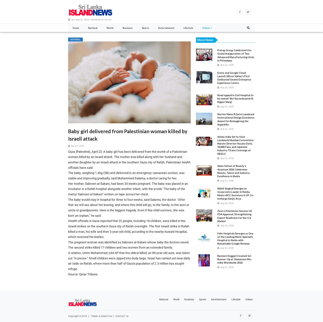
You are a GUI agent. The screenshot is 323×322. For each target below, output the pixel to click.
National (163, 299)
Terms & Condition (101, 316)
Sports (202, 299)
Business (189, 299)
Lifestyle (235, 299)
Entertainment (218, 299)
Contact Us (122, 316)
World (176, 299)
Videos (249, 299)
